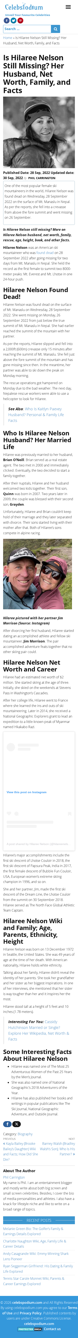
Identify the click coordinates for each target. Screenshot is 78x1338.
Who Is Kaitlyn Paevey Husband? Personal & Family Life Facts (36, 414)
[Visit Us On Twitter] (13, 20)
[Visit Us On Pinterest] (20, 20)
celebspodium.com (27, 1302)
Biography (25, 1134)
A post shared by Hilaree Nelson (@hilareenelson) (39, 844)
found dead (45, 252)
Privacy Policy (31, 1313)
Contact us (52, 1329)
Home (7, 37)
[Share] (7, 1124)
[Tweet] (16, 1124)
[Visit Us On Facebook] (6, 20)
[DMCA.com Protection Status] (30, 1329)
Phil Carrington (41, 178)
